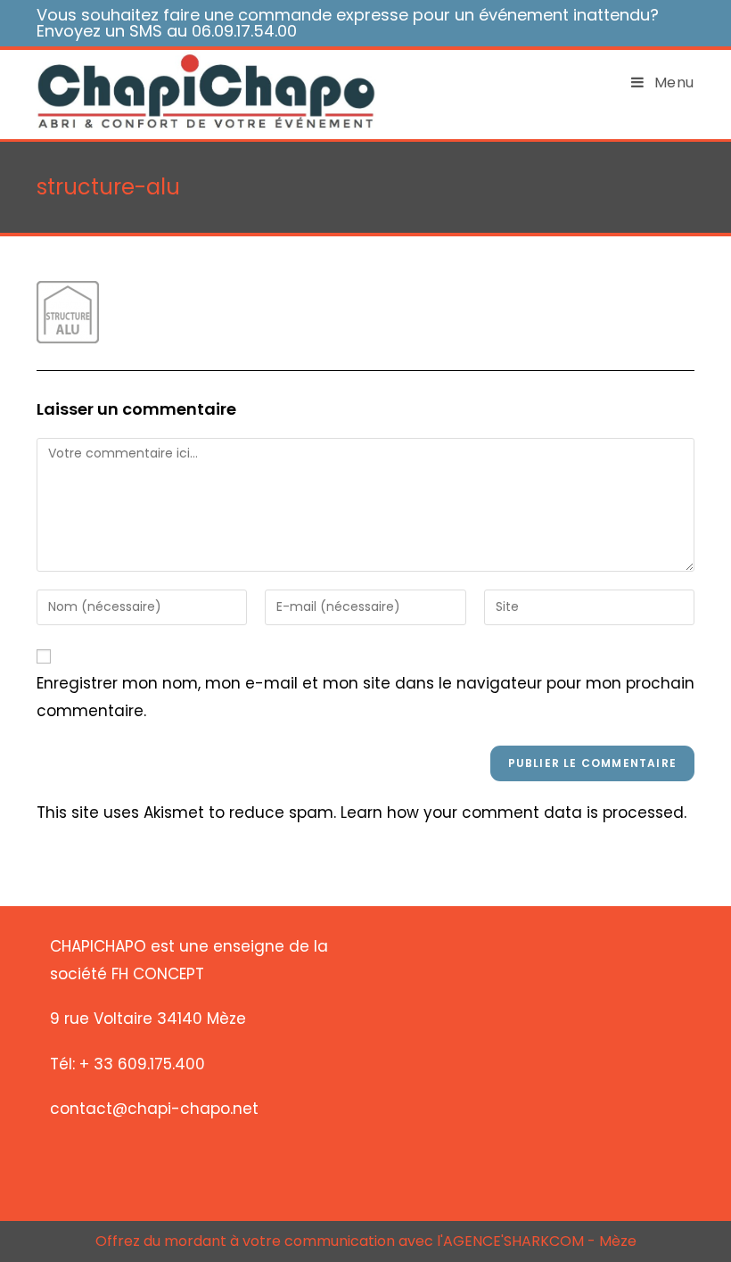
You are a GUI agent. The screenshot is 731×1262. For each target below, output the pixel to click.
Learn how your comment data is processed (512, 812)
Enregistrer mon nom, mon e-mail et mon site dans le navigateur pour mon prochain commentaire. (365, 697)
